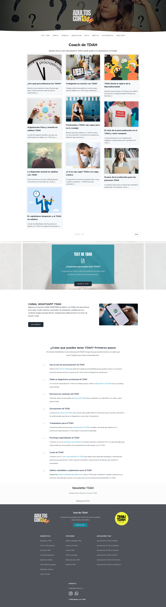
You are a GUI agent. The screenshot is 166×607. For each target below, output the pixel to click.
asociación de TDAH (64, 413)
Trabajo (65, 35)
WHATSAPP (120, 35)
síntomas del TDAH (79, 398)
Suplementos (108, 35)
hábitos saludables (65, 474)
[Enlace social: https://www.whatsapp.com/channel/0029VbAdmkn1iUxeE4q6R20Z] (77, 593)
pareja (55, 35)
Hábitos (95, 35)
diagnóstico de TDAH (103, 383)
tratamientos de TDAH (81, 427)
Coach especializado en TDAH (72, 457)
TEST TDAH (45, 35)
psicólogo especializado (72, 442)
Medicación (77, 35)
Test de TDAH (64, 369)
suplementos (78, 474)
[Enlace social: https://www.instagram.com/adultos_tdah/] (71, 593)
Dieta (87, 35)
